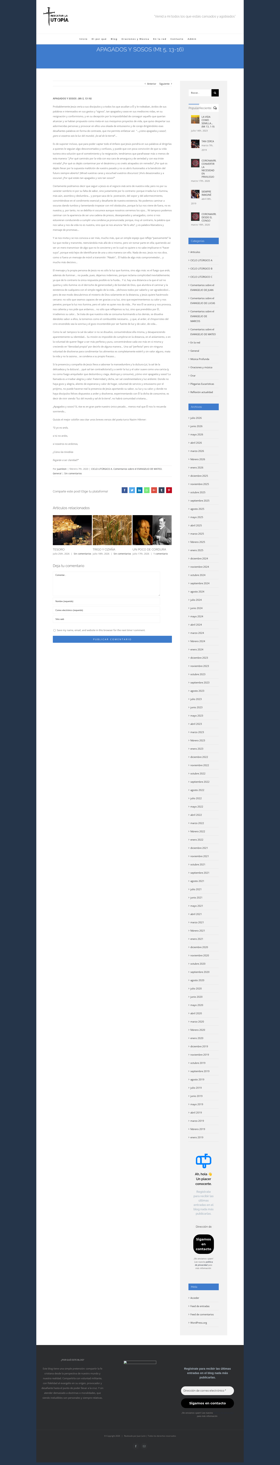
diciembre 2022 (199, 757)
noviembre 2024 (199, 566)
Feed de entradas (200, 1306)
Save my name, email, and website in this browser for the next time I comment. (101, 630)
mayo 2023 (196, 715)
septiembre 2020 (200, 972)
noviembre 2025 (199, 484)
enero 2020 (196, 1038)
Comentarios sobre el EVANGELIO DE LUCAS (202, 301)
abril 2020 (196, 1013)
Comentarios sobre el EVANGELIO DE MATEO (137, 468)
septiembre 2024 (200, 583)
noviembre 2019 (199, 1054)
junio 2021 (196, 897)
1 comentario (160, 553)
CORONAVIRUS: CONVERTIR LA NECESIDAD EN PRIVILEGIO (209, 168)
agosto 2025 (197, 508)
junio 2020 (196, 996)
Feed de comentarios (202, 1314)
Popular (194, 108)
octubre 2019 (197, 1062)
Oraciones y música (201, 367)
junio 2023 (196, 707)
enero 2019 (196, 1137)
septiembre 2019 (200, 1071)
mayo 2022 (196, 806)
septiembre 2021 (200, 872)
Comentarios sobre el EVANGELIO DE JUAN (202, 287)
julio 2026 (196, 417)
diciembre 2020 (199, 947)
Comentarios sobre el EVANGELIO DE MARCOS (202, 316)
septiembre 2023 (200, 682)
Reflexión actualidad (201, 392)
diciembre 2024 (199, 558)
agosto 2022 (197, 790)
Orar (193, 375)
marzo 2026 (197, 451)
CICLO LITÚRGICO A (101, 468)
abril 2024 (196, 624)
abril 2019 (196, 1112)
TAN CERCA (208, 141)
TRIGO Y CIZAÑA (104, 549)
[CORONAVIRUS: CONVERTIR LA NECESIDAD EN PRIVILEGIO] (195, 161)
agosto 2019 (197, 1079)
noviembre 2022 (199, 765)
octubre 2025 (197, 492)
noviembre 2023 (199, 666)
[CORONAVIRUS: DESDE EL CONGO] (195, 214)
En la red (195, 342)
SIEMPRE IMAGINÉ (206, 193)
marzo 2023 (197, 732)
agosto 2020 (197, 980)
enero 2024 (196, 649)
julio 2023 (196, 699)
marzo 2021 (197, 922)
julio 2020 (196, 988)
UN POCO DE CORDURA (149, 549)
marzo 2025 (197, 533)
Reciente (205, 108)
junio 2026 (196, 426)
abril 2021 (196, 914)
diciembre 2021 (199, 847)
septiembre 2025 (200, 500)
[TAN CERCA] (195, 142)
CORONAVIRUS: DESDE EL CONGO (209, 217)
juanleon (62, 468)
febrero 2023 (197, 740)
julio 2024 (196, 599)
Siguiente (164, 83)
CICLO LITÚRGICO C (201, 276)
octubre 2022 (197, 773)
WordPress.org (198, 1322)
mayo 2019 (196, 1104)
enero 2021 (196, 938)
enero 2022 (196, 839)
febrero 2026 (197, 459)
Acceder (194, 1297)
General (57, 473)
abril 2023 (196, 723)
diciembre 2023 (199, 657)
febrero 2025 (197, 542)
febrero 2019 (197, 1129)
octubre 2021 (197, 864)
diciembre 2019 (199, 1046)
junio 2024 (196, 608)
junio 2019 (196, 1096)
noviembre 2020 (199, 955)
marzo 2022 (197, 823)
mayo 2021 (196, 905)
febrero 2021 (197, 930)
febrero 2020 (197, 1029)
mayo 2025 (196, 517)
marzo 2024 (197, 632)
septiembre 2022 (200, 781)
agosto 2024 (197, 591)
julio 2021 (196, 889)
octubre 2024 (197, 575)
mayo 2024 (196, 616)
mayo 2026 (196, 434)
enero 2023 (196, 748)
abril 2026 (196, 442)
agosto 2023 (197, 690)
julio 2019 (196, 1087)
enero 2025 (196, 550)
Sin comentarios (73, 473)
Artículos (195, 252)
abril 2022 (196, 814)
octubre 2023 (197, 674)
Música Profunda (199, 359)
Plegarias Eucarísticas (202, 383)
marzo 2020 (197, 1021)
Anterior (151, 83)
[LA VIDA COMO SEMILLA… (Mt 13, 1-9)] (195, 117)
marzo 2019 (197, 1120)
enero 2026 (196, 467)
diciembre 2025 (199, 475)
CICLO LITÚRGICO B (201, 268)
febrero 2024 (197, 641)
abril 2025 (196, 525)
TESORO (59, 549)
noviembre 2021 (199, 856)
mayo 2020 (196, 1005)
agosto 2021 (197, 881)
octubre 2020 (197, 963)
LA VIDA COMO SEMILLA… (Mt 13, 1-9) (208, 121)
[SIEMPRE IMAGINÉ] (195, 192)
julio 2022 (196, 798)
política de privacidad (223, 1413)
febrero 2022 (197, 831)
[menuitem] (83, 39)
